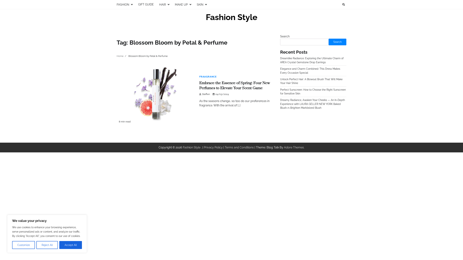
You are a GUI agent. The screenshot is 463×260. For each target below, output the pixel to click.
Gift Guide (146, 4)
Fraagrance (208, 76)
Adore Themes (294, 147)
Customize (23, 245)
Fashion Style (231, 17)
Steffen (206, 94)
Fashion (123, 4)
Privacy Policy (213, 147)
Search (285, 36)
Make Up (181, 4)
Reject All (47, 245)
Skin (200, 4)
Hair (162, 4)
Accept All (71, 245)
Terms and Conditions (239, 147)
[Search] (343, 4)
